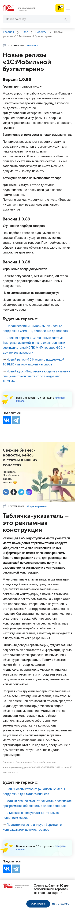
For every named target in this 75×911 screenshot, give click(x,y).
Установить (38, 904)
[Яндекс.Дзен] (13, 492)
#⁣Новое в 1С (33, 45)
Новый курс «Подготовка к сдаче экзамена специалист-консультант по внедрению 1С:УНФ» (36, 376)
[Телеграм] (21, 492)
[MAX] (29, 492)
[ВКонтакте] (7, 420)
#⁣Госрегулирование (37, 506)
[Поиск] (65, 19)
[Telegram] (16, 420)
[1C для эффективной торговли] (22, 8)
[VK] (6, 492)
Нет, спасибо (61, 903)
